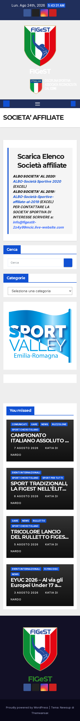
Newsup (65, 707)
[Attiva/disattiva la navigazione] (37, 104)
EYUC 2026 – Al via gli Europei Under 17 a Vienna (37, 585)
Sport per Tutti (52, 478)
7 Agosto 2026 (26, 448)
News (44, 424)
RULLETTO (39, 520)
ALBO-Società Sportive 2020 (37, 181)
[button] (66, 104)
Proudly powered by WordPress (27, 707)
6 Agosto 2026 (26, 496)
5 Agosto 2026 (26, 544)
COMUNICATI (19, 424)
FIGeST (40, 71)
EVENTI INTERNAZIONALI (26, 472)
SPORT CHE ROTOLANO (25, 429)
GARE (34, 424)
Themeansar (39, 713)
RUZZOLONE (59, 424)
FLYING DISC (51, 569)
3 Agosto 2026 (26, 592)
